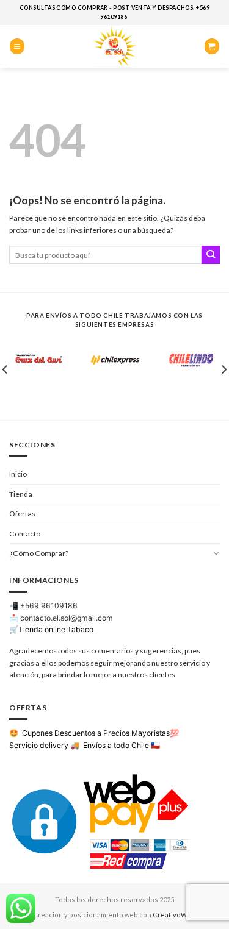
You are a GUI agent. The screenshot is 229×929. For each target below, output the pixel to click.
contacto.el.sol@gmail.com (66, 617)
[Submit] (211, 255)
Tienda (20, 494)
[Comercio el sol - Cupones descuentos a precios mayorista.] (115, 46)
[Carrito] (212, 46)
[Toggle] (216, 553)
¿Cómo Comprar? (38, 553)
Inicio (18, 474)
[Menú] (17, 46)
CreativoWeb (174, 915)
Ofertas (22, 513)
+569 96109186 (49, 605)
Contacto (24, 533)
